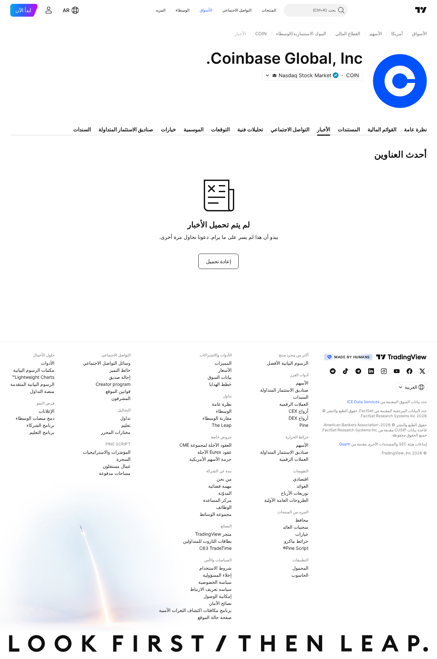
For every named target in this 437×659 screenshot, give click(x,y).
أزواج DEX (298, 418)
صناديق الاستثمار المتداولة (284, 390)
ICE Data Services (363, 401)
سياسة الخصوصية (215, 582)
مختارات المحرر (116, 432)
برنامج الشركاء (40, 425)
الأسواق (206, 10)
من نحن (224, 479)
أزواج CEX (298, 411)
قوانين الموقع (118, 391)
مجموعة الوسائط (216, 514)
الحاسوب (299, 575)
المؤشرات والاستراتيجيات (107, 452)
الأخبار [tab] (323, 129)
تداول (125, 418)
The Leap (222, 425)
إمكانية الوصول (217, 596)
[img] (274, 75)
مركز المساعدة (217, 500)
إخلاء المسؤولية (217, 575)
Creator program (113, 384)
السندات (300, 397)
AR (66, 10)
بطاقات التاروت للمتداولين (207, 541)
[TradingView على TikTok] (345, 371)
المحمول (300, 568)
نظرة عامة (222, 404)
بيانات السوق (220, 377)
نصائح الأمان (220, 603)
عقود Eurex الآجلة (214, 452)
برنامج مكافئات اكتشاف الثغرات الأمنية (195, 610)
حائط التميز (120, 370)
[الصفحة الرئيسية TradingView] (421, 10)
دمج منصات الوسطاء (35, 418)
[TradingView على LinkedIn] (371, 371)
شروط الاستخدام (215, 568)
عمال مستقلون (117, 466)
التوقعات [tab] (220, 129)
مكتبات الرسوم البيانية (33, 370)
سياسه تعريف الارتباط (211, 589)
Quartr (344, 444)
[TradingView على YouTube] (396, 371)
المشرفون (121, 398)
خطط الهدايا (220, 384)
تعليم (126, 425)
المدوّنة (225, 493)
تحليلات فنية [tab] (250, 129)
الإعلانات (46, 411)
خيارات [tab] (168, 129)
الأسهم (302, 383)
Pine (303, 425)
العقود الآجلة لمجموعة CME (205, 445)
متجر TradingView (213, 534)
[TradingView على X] (422, 371)
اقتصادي (300, 479)
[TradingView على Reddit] (332, 371)
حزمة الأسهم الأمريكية (210, 459)
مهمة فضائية (220, 486)
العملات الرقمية (293, 404)
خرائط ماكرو (296, 541)
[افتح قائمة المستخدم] (48, 10)
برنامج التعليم (41, 432)
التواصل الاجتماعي (236, 10)
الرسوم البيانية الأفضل (287, 363)
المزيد (160, 10)
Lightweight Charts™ (33, 377)
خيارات (301, 534)
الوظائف (224, 507)
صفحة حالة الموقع (215, 617)
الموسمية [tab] (193, 129)
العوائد (302, 486)
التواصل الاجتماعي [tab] (290, 129)
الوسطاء (182, 10)
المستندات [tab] (349, 129)
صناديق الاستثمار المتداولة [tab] (126, 129)
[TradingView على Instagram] (383, 371)
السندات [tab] (82, 129)
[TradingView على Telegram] (358, 371)
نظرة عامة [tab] (415, 129)
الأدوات (47, 363)
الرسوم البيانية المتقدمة (32, 384)
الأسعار (225, 370)
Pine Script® (295, 548)
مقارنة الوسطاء (217, 418)
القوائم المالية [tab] (382, 129)
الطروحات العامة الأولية (286, 500)
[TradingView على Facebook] (409, 371)
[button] (257, 10)
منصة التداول (42, 391)
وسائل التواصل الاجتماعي (107, 363)
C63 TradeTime (215, 548)
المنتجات (269, 10)
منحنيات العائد (295, 527)
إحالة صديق (120, 377)
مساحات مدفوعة (115, 473)
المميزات (223, 363)
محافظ (301, 520)
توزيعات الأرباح (294, 493)
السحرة (123, 459)
